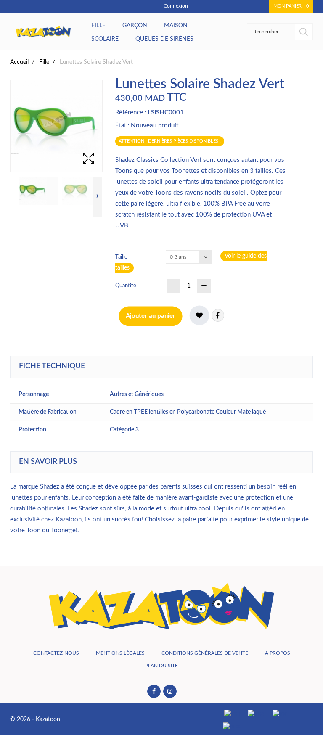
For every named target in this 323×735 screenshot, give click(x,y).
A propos (277, 653)
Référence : (130, 112)
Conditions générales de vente (205, 653)
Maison (176, 26)
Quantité (125, 285)
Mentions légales (120, 653)
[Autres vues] (11, 196)
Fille (98, 26)
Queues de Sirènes (164, 39)
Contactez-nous (56, 653)
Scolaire (105, 39)
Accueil (19, 62)
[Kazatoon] (43, 31)
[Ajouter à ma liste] (199, 315)
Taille (122, 257)
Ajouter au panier (150, 316)
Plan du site (161, 665)
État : (122, 125)
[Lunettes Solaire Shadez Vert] (38, 191)
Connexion (176, 5)
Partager (218, 315)
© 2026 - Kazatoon (35, 719)
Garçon (134, 26)
